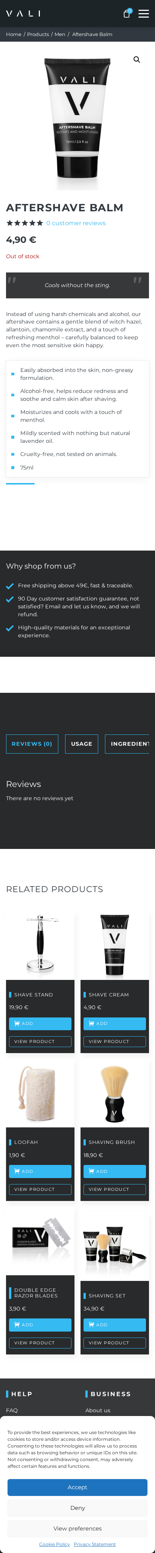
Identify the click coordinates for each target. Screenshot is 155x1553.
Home (13, 34)
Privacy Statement (95, 1544)
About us (97, 1410)
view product (34, 1041)
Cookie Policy (54, 1544)
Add (27, 1023)
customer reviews (76, 223)
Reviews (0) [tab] (32, 743)
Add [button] (27, 1171)
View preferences (77, 1528)
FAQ (12, 1410)
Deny (77, 1507)
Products (38, 34)
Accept (77, 1487)
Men (60, 34)
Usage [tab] (82, 743)
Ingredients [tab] (133, 743)
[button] (137, 59)
